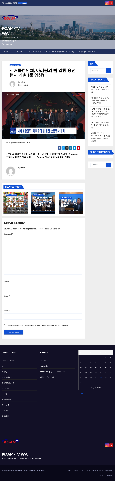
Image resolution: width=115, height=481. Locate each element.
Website (7, 311)
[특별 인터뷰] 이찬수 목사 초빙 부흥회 (70, 203)
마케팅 (4, 372)
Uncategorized (15, 65)
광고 (3, 366)
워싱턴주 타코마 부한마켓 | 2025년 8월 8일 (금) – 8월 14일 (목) (15, 202)
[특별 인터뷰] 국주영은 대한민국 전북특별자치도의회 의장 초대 (42, 202)
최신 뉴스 (5, 405)
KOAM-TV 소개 (35, 52)
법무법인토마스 (8, 383)
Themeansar (40, 470)
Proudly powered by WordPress (12, 470)
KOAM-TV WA (15, 454)
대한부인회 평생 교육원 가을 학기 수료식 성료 (100, 89)
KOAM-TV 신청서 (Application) (60, 52)
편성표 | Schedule (87, 52)
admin (23, 82)
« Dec (80, 394)
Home (7, 52)
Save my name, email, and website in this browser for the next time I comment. (38, 325)
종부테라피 (6, 399)
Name (7, 281)
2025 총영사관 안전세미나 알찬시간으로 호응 (100, 124)
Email (7, 296)
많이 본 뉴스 (7, 377)
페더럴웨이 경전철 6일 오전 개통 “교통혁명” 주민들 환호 (100, 100)
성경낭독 (5, 388)
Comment (8, 234)
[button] (111, 52)
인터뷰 (4, 394)
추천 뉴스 (5, 410)
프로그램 (5, 416)
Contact (19, 52)
